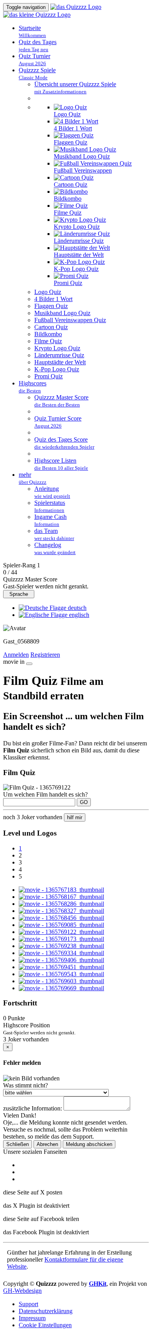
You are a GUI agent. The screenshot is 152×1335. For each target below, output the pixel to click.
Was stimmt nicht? (25, 1085)
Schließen (17, 1144)
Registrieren (45, 654)
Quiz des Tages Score (64, 443)
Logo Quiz (67, 114)
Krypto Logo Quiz (77, 226)
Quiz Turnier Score (57, 422)
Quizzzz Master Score (61, 401)
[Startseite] (75, 7)
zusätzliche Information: (32, 1108)
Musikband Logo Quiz (82, 156)
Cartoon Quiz (70, 184)
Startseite (32, 31)
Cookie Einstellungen (45, 1325)
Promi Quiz (68, 283)
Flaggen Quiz (70, 142)
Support (28, 1304)
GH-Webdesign (22, 1290)
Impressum (32, 1318)
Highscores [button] (32, 387)
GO (84, 802)
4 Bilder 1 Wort (73, 128)
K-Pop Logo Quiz (76, 269)
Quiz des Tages (38, 45)
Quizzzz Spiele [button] (37, 73)
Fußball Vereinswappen (83, 170)
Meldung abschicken (89, 1144)
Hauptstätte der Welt (79, 254)
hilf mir (74, 817)
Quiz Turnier (34, 59)
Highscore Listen (61, 464)
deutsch (76, 607)
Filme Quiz (67, 212)
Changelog (55, 548)
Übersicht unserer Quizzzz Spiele (75, 87)
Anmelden (16, 654)
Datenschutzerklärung (45, 1311)
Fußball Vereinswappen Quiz (70, 320)
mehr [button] (32, 478)
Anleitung (52, 492)
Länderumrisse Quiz (79, 240)
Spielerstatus (49, 506)
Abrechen (47, 1144)
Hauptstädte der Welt (60, 362)
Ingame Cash (50, 520)
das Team (54, 534)
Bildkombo (67, 198)
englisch (78, 614)
